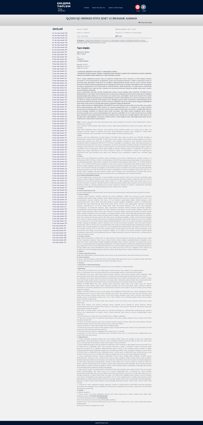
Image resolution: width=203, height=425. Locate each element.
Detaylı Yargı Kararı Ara (98, 8)
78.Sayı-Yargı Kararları (146, 22)
